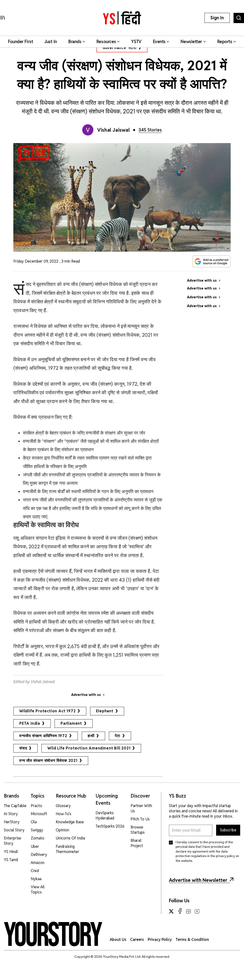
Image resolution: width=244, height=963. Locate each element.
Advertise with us (86, 695)
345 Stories (150, 130)
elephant (104, 711)
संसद (23, 748)
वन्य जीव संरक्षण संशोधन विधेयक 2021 (48, 760)
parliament (71, 723)
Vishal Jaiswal (113, 130)
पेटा (117, 735)
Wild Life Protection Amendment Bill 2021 (88, 748)
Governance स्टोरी (120, 47)
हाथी (91, 735)
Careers (137, 939)
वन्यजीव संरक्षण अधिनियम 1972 (43, 735)
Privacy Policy (160, 939)
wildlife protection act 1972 (47, 711)
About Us (118, 939)
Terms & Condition (192, 939)
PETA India (29, 723)
